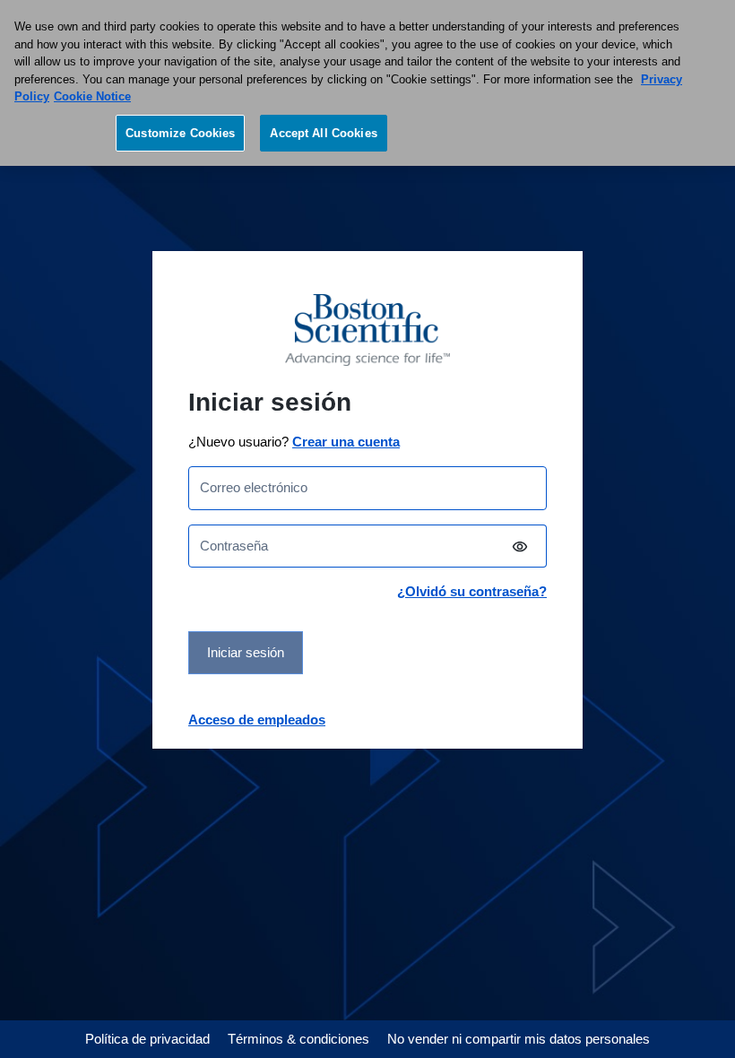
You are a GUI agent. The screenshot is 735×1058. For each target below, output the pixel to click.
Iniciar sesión (245, 652)
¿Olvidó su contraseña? (472, 591)
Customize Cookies (180, 133)
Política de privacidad (147, 1038)
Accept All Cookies (323, 133)
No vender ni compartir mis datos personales (518, 1038)
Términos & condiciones (298, 1038)
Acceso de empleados (256, 719)
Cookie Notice (92, 96)
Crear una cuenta (346, 441)
